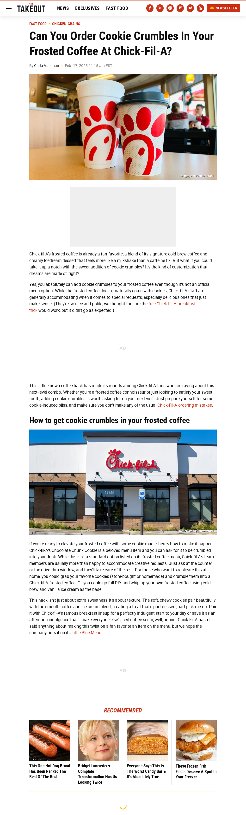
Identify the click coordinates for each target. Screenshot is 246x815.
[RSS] (200, 8)
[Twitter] (160, 8)
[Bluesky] (190, 8)
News (63, 8)
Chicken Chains (66, 24)
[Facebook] (150, 8)
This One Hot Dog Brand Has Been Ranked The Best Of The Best (49, 771)
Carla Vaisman (46, 65)
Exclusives (87, 8)
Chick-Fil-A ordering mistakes (184, 405)
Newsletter (226, 8)
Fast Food (117, 8)
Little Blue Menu (86, 632)
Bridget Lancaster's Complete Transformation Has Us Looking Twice (97, 774)
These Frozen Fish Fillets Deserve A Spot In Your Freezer (196, 771)
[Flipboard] (180, 8)
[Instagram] (170, 8)
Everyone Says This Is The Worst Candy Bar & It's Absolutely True (146, 771)
